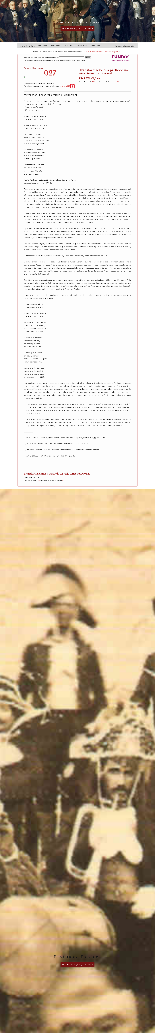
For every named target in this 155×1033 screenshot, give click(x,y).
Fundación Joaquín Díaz (124, 46)
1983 (93, 82)
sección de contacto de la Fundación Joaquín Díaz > (103, 52)
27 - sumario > (122, 82)
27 (63, 480)
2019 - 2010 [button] (55, 46)
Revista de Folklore (27, 46)
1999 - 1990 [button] (82, 46)
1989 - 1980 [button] (96, 46)
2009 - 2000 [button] (69, 46)
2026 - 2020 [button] (42, 46)
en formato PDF (65, 86)
